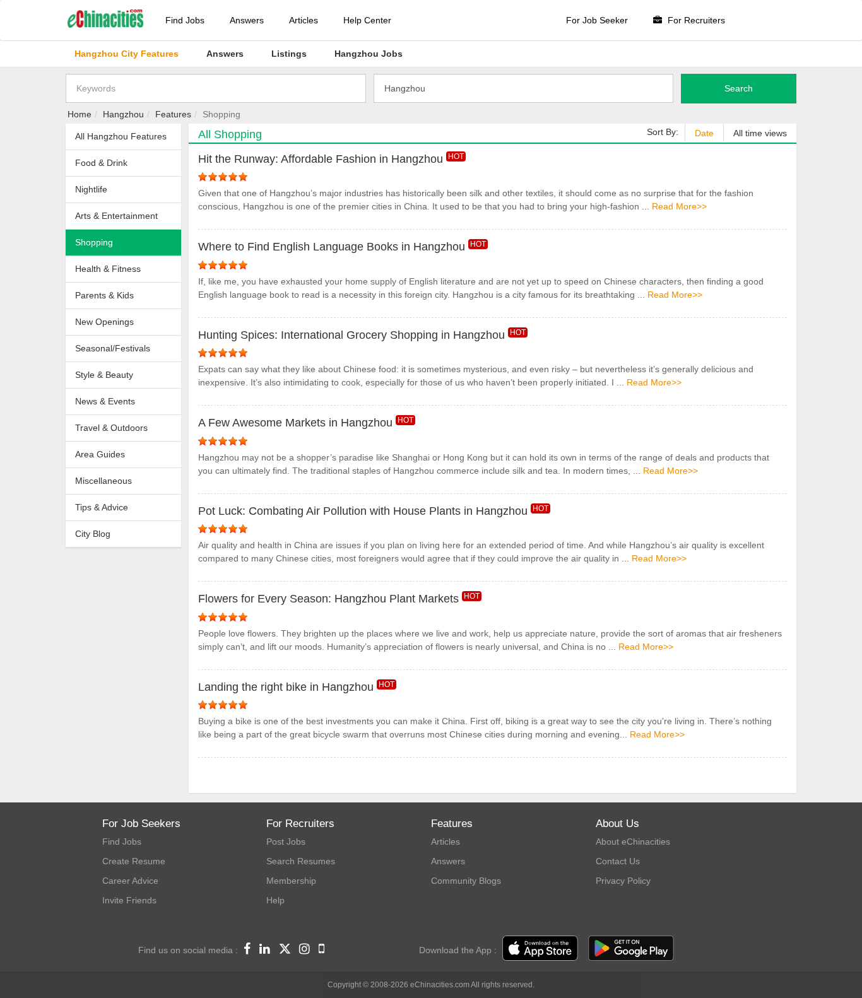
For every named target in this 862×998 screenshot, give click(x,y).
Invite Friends (129, 900)
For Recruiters (695, 20)
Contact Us (618, 861)
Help (275, 900)
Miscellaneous (103, 481)
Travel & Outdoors (111, 428)
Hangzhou (123, 114)
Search (738, 88)
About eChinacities (633, 842)
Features (173, 114)
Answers (247, 20)
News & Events (105, 401)
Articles (303, 20)
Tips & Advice (101, 507)
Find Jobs (184, 20)
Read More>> (679, 206)
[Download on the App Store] (540, 949)
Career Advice (130, 881)
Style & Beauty (104, 375)
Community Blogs (466, 881)
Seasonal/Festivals (112, 348)
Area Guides (100, 454)
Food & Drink (101, 163)
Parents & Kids (104, 295)
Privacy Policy (623, 881)
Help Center (367, 20)
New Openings (104, 322)
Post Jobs (285, 842)
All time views (760, 133)
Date (704, 133)
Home (80, 114)
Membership (291, 881)
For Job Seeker (597, 20)
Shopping (94, 242)
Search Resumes (300, 861)
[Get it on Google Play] (631, 949)
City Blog (92, 534)
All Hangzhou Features (121, 136)
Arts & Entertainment (116, 216)
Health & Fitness (108, 269)
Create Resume (133, 861)
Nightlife (91, 189)
